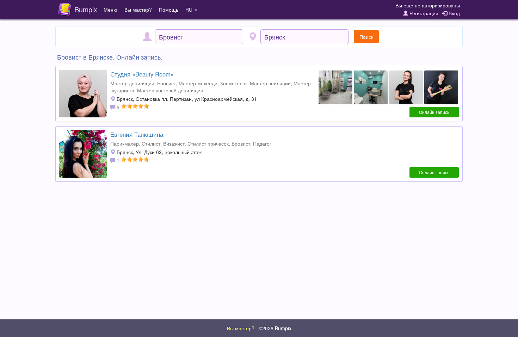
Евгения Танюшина (136, 134)
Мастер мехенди (198, 83)
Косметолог (233, 83)
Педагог (262, 143)
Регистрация (423, 13)
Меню (110, 9)
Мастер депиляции (132, 83)
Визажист (174, 143)
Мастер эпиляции (270, 83)
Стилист (151, 143)
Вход (453, 13)
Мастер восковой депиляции (170, 90)
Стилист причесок (208, 143)
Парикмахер (124, 143)
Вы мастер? (138, 9)
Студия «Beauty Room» (142, 74)
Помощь (168, 9)
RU (189, 9)
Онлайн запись (434, 112)
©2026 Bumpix (275, 328)
